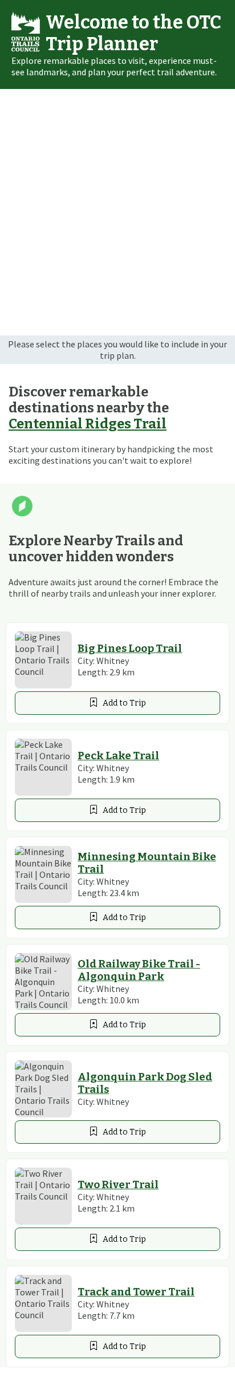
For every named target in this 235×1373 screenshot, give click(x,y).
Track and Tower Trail (136, 1292)
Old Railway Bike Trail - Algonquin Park (139, 970)
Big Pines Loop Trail (130, 648)
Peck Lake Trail (118, 756)
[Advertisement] (117, 212)
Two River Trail (118, 1184)
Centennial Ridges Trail (88, 424)
